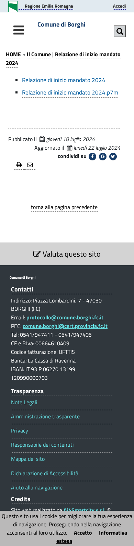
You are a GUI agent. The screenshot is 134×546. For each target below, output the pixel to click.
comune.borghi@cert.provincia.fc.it (65, 326)
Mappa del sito (28, 459)
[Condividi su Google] (103, 156)
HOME (13, 54)
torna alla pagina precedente (64, 207)
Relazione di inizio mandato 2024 (63, 58)
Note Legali (24, 402)
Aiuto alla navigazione (37, 487)
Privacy (19, 430)
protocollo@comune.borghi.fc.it (64, 317)
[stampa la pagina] (19, 165)
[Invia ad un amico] (29, 165)
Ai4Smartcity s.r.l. (85, 510)
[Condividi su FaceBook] (92, 156)
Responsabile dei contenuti (42, 444)
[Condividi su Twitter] (113, 156)
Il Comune (39, 54)
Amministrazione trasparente (45, 416)
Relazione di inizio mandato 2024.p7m (70, 92)
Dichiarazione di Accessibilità (44, 473)
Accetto (83, 532)
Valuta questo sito (71, 253)
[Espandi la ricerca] (120, 31)
